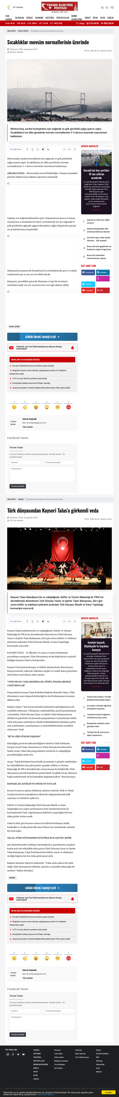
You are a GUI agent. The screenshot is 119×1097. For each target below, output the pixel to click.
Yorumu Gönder (17, 486)
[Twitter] (18, 1054)
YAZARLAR (19, 17)
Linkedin (103, 272)
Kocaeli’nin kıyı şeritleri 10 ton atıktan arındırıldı (96, 174)
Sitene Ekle (100, 1064)
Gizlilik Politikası (102, 1054)
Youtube (89, 290)
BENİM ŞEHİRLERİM (76, 17)
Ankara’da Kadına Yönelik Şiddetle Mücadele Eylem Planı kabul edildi (41, 388)
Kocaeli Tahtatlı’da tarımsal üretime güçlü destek (33, 366)
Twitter (88, 284)
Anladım (108, 1092)
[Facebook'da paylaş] (27, 149)
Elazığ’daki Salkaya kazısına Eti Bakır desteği (31, 383)
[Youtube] (23, 1054)
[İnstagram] (7, 1054)
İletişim (99, 1072)
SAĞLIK (110, 17)
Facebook (89, 272)
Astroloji (78, 1050)
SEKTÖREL (49, 17)
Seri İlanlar (58, 1068)
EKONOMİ (39, 17)
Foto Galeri (58, 1054)
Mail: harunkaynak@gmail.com (34, 423)
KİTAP (95, 17)
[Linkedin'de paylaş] (48, 149)
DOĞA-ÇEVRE (23, 31)
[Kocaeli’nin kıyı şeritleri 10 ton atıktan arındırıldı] (96, 159)
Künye (98, 1050)
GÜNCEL (29, 17)
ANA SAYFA (11, 31)
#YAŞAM (12, 878)
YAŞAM (20, 499)
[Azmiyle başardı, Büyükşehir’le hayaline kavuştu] (96, 631)
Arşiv (98, 1068)
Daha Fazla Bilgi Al (46, 1094)
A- (75, 149)
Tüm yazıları (27, 427)
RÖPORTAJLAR (62, 17)
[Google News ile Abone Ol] (16, 149)
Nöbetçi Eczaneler (61, 1061)
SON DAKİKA (8, 17)
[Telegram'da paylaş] (43, 149)
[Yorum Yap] (64, 149)
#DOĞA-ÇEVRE (14, 327)
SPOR (102, 17)
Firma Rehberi (59, 1064)
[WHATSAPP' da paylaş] (38, 149)
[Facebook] (13, 1054)
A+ (69, 149)
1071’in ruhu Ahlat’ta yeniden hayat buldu (29, 378)
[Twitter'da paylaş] (32, 149)
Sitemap (99, 1061)
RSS (101, 290)
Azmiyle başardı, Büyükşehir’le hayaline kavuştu (96, 646)
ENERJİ (88, 17)
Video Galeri (59, 1057)
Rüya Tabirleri (80, 1054)
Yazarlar (57, 1050)
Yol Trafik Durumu (82, 1057)
